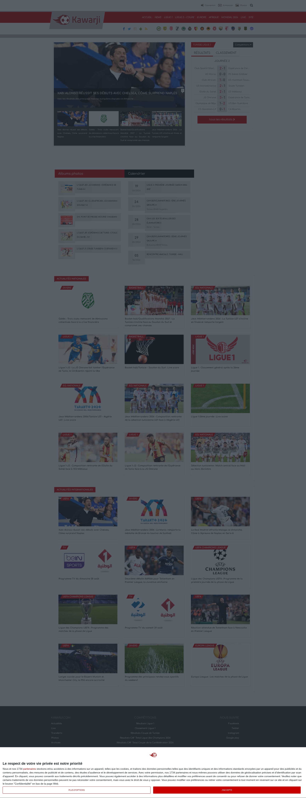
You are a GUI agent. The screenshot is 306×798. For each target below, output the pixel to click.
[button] (208, 5)
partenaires (29, 769)
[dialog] (153, 772)
